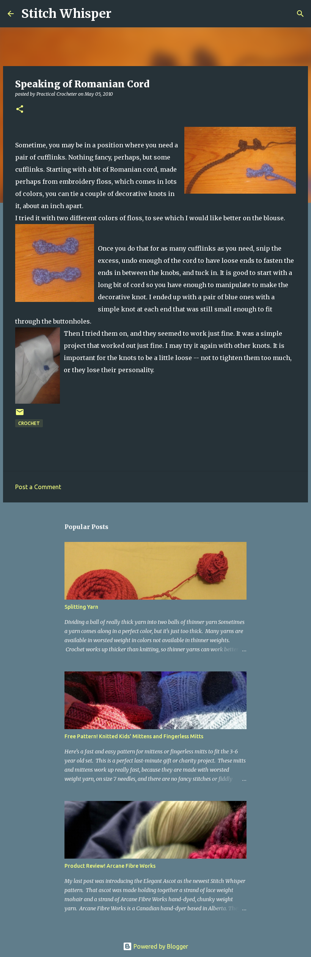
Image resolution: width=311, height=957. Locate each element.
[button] (19, 109)
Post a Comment (38, 486)
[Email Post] (19, 414)
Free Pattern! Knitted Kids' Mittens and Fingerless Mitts (133, 736)
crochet (29, 423)
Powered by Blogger (160, 946)
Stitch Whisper (66, 13)
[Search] (122, 14)
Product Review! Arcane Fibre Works (110, 866)
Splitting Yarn (81, 607)
